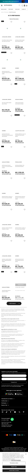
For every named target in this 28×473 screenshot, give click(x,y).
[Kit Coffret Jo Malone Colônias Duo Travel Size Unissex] (7, 28)
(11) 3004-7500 (5, 420)
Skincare (17, 9)
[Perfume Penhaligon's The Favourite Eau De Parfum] (20, 154)
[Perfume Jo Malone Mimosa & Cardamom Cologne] (7, 216)
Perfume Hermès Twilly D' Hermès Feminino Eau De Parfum (19, 260)
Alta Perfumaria (12, 12)
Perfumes (10, 9)
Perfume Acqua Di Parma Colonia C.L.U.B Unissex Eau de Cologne (7, 166)
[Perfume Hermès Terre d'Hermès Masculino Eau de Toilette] (7, 60)
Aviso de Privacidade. (16, 386)
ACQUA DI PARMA (19, 99)
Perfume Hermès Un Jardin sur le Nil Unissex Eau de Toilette (20, 229)
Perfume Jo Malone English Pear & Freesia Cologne (19, 41)
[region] (14, 462)
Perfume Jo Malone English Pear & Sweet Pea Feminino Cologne (6, 260)
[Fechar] (25, 454)
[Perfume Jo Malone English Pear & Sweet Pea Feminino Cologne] (7, 247)
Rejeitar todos (14, 466)
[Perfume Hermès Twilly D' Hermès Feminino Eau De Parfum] (20, 247)
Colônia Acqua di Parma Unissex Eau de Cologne (19, 103)
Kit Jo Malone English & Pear (20, 290)
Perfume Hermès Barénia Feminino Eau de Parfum (19, 72)
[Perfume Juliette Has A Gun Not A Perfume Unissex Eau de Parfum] (20, 122)
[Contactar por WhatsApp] (12, 419)
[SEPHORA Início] (8, 5)
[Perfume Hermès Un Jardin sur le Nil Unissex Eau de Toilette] (20, 216)
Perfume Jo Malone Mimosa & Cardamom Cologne (7, 229)
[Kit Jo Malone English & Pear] (20, 279)
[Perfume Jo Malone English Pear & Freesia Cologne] (20, 28)
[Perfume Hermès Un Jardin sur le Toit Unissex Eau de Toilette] (7, 185)
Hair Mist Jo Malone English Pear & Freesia (6, 103)
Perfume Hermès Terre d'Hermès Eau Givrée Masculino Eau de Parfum (7, 135)
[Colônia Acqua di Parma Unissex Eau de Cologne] (20, 91)
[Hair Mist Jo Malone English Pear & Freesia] (7, 91)
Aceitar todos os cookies (14, 470)
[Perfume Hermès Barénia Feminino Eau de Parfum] (20, 60)
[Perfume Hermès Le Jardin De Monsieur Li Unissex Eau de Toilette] (20, 185)
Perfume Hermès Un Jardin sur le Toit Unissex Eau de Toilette (7, 197)
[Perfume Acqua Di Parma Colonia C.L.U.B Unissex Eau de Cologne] (7, 154)
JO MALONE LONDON (6, 36)
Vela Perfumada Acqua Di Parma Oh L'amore (6, 291)
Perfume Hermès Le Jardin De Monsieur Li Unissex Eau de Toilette (20, 197)
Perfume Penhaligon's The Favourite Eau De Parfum (19, 166)
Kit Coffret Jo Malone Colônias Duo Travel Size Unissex (7, 41)
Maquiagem (3, 9)
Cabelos (24, 9)
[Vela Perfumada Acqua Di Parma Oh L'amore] (7, 279)
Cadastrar (14, 382)
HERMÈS (4, 68)
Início (2, 12)
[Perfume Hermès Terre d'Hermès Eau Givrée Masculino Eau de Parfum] (7, 122)
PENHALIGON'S (18, 162)
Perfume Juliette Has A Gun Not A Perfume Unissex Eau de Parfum (20, 135)
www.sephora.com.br (5, 448)
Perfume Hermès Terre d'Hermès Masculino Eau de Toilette (6, 72)
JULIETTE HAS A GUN (19, 130)
